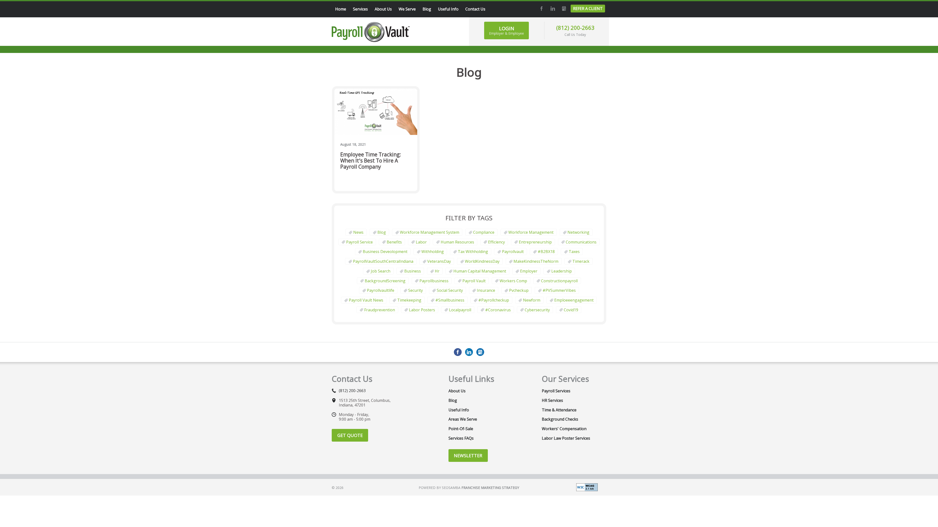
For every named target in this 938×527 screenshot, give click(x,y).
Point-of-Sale (460, 429)
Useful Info (458, 410)
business (412, 271)
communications (581, 242)
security (415, 290)
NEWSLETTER (468, 455)
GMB (563, 8)
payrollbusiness (433, 281)
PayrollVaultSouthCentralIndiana (383, 261)
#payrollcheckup (493, 300)
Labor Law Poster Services (566, 438)
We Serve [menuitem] (407, 9)
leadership (561, 271)
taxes (574, 251)
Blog (381, 232)
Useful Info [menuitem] (448, 9)
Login (506, 30)
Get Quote (350, 435)
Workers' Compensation (564, 429)
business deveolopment (385, 251)
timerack (580, 261)
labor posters (422, 310)
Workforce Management (531, 232)
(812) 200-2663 (575, 27)
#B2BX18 (546, 251)
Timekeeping (409, 300)
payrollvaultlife (380, 290)
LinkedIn (552, 8)
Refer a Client (588, 8)
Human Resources (457, 242)
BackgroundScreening (385, 281)
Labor (421, 242)
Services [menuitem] (360, 9)
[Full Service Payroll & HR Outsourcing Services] (371, 32)
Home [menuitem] (340, 9)
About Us (457, 391)
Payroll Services (556, 391)
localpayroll (460, 310)
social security (450, 290)
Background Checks (560, 419)
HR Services (552, 400)
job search (380, 271)
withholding (432, 251)
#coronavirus (498, 310)
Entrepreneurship (535, 242)
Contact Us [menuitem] (475, 9)
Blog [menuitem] (427, 9)
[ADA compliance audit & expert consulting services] (587, 486)
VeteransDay (439, 261)
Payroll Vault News (366, 300)
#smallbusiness (449, 300)
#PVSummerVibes (559, 290)
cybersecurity (537, 310)
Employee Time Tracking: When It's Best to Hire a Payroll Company (370, 161)
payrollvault (513, 251)
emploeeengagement (574, 300)
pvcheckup (519, 290)
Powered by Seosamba (469, 487)
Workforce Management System (429, 232)
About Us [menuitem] (383, 9)
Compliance (483, 232)
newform (531, 300)
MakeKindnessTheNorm (535, 261)
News (358, 232)
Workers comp (513, 281)
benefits (394, 242)
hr (437, 271)
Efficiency (496, 242)
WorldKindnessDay (482, 261)
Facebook (541, 8)
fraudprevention (379, 310)
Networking (578, 232)
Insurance (486, 290)
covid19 (571, 310)
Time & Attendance (559, 410)
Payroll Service (359, 242)
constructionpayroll (559, 281)
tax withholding (473, 251)
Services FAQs (461, 438)
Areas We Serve (462, 419)
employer (528, 271)
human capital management (479, 271)
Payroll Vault (474, 281)
